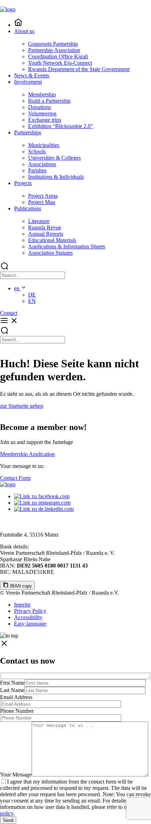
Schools (37, 151)
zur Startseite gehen (21, 406)
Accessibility (28, 617)
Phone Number (17, 711)
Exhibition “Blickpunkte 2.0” (60, 126)
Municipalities (43, 145)
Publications (27, 208)
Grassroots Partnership (53, 44)
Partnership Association (54, 50)
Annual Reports (45, 234)
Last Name (12, 690)
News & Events (31, 75)
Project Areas (43, 196)
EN (32, 301)
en (17, 288)
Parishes (37, 170)
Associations (42, 164)
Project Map (41, 202)
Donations (39, 107)
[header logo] (7, 9)
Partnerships (27, 132)
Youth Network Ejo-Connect (60, 63)
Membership (42, 94)
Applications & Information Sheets (66, 246)
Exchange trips (44, 120)
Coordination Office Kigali (58, 56)
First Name (12, 683)
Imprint (22, 605)
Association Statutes (50, 253)
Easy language (30, 624)
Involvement (28, 82)
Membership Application (27, 454)
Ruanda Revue (44, 227)
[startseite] (18, 25)
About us (24, 31)
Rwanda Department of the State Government (79, 69)
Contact (8, 313)
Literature (39, 221)
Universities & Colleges (54, 158)
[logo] (7, 484)
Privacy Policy (30, 611)
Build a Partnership (49, 101)
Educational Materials (52, 240)
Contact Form (15, 478)
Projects (23, 183)
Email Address (16, 697)
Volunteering (42, 113)
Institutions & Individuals (56, 177)
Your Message (16, 775)
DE (32, 295)
